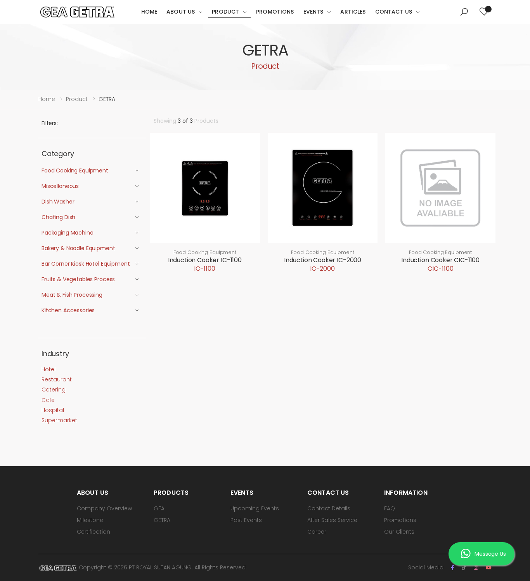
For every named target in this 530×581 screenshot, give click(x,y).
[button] (464, 12)
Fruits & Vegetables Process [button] (78, 279)
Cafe (48, 400)
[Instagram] (476, 567)
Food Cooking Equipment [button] (75, 170)
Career (316, 532)
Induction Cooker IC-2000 (322, 260)
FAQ (389, 508)
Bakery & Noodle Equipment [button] (78, 248)
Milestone (90, 520)
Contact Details (328, 508)
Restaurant (57, 379)
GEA (159, 508)
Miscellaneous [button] (60, 186)
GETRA (162, 520)
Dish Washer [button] (58, 201)
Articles (352, 12)
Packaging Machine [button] (68, 233)
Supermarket (59, 420)
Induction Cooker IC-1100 (205, 260)
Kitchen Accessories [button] (68, 310)
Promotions (275, 12)
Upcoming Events (254, 508)
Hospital (53, 410)
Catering (54, 389)
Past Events (246, 520)
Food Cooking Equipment (204, 252)
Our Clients (399, 532)
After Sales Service (332, 520)
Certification (93, 532)
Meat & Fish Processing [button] (72, 295)
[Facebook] (452, 567)
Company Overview (104, 508)
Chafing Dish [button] (58, 217)
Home (149, 12)
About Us (180, 12)
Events (313, 12)
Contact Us (393, 12)
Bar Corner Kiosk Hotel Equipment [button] (86, 264)
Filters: (50, 123)
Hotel (48, 369)
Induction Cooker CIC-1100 (440, 260)
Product (225, 12)
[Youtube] (489, 567)
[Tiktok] (464, 567)
